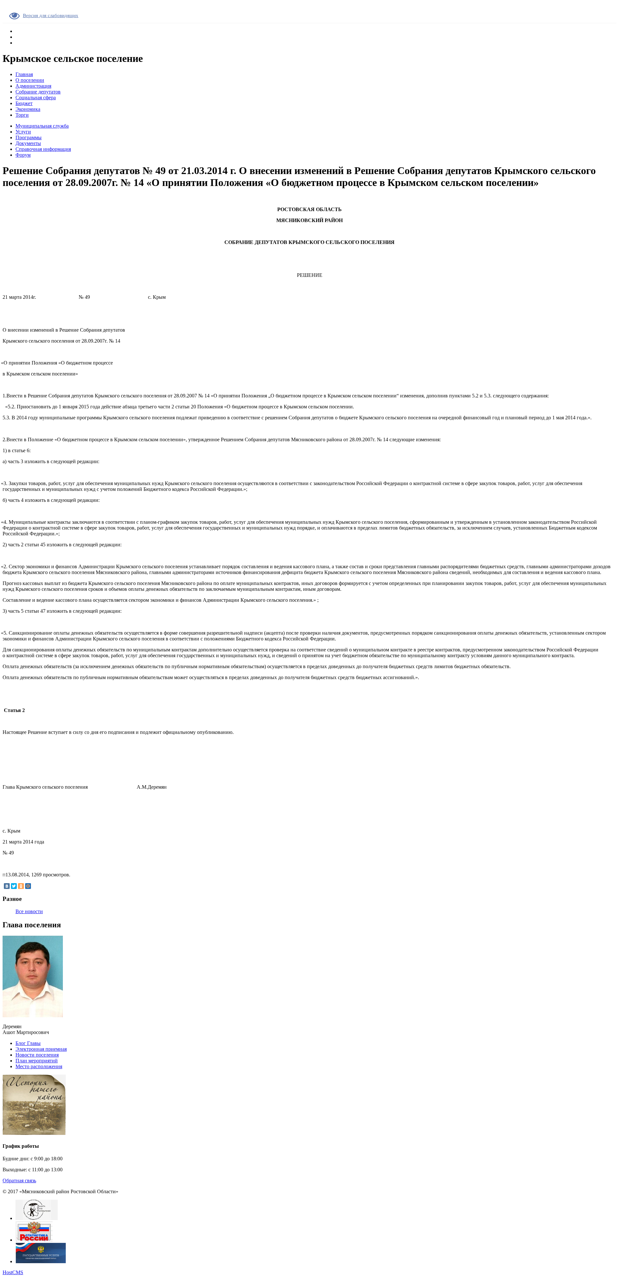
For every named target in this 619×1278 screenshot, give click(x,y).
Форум (23, 155)
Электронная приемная (41, 1049)
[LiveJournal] (35, 886)
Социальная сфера (35, 97)
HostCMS (13, 1272)
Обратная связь (19, 1180)
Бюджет (24, 103)
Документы (28, 143)
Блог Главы (28, 1043)
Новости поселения (37, 1055)
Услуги (23, 131)
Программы (28, 137)
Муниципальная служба (42, 126)
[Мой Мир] (28, 886)
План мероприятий (36, 1060)
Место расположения (38, 1066)
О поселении (29, 80)
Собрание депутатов (38, 91)
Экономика (27, 109)
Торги (22, 115)
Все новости (29, 911)
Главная (24, 74)
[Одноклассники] (21, 886)
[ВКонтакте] (7, 886)
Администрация (33, 86)
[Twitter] (14, 886)
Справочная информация (43, 149)
